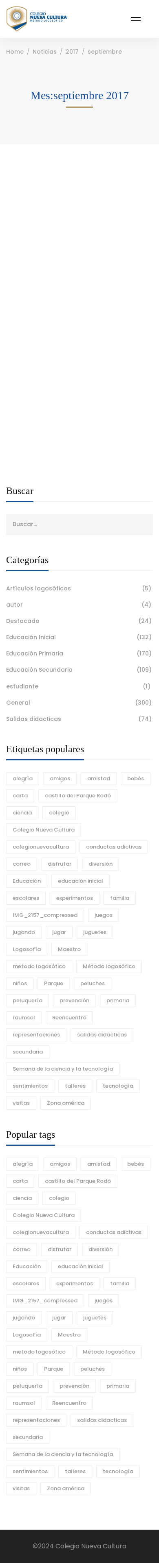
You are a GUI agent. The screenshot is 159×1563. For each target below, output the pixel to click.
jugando (24, 932)
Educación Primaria (79, 653)
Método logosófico (109, 966)
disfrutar (59, 864)
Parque (53, 983)
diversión (100, 864)
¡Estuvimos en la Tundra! (56, 220)
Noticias (45, 52)
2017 (72, 52)
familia (119, 898)
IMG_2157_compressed (45, 915)
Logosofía (27, 949)
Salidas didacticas (79, 719)
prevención (74, 1000)
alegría (23, 778)
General (79, 703)
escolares (26, 898)
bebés (135, 778)
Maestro (69, 949)
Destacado (79, 621)
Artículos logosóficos (78, 588)
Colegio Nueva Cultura (44, 830)
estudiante (78, 686)
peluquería (27, 1000)
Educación (27, 881)
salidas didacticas (102, 1034)
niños (20, 983)
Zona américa (65, 1103)
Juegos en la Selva (44, 400)
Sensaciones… (38, 310)
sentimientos (30, 1086)
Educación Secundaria (79, 670)
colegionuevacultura (41, 847)
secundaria (28, 1052)
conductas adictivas (113, 847)
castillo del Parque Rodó (78, 795)
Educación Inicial (79, 637)
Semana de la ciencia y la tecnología (63, 1069)
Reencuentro (69, 1017)
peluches (92, 983)
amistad (98, 778)
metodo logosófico (39, 966)
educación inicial (80, 881)
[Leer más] (54, 186)
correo (22, 864)
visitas (21, 1103)
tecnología (118, 1086)
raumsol (24, 1017)
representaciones (36, 1034)
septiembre (105, 52)
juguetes (94, 932)
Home (15, 52)
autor (78, 605)
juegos (104, 915)
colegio (59, 812)
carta (20, 795)
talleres (75, 1086)
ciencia (22, 812)
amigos (60, 778)
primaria (117, 1000)
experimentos (74, 898)
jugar (59, 932)
